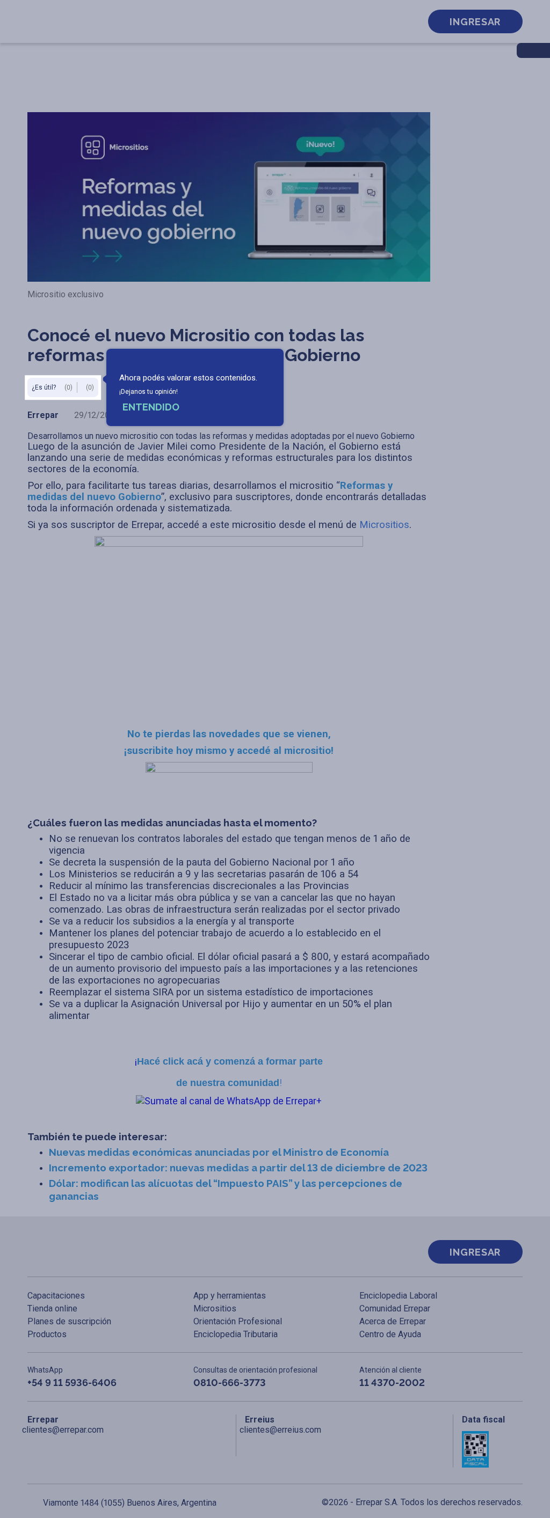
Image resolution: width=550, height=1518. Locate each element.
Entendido (150, 407)
